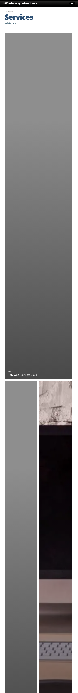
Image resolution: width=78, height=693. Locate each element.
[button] (72, 3)
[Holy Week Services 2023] (38, 206)
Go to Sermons (10, 23)
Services (10, 371)
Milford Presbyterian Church (20, 3)
